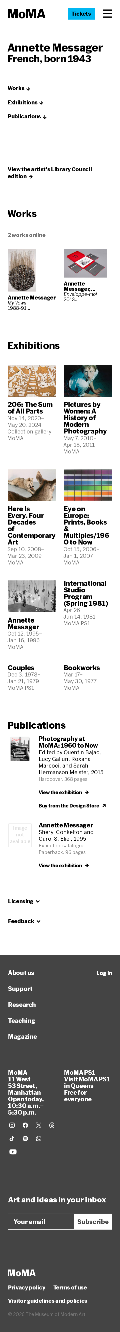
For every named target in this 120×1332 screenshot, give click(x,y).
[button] (107, 14)
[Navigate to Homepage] (27, 14)
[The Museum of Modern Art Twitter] (38, 1125)
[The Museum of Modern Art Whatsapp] (38, 1138)
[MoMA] (22, 1272)
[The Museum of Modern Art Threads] (52, 1125)
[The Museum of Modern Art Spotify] (25, 1138)
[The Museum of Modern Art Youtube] (13, 1152)
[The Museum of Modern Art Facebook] (25, 1125)
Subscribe (93, 1221)
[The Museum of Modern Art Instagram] (12, 1125)
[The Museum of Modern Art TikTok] (12, 1138)
